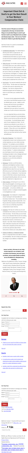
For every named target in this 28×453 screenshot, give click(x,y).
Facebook (6, 296)
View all (3, 348)
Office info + (16, 423)
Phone (3, 324)
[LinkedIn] (12, 427)
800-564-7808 (9, 409)
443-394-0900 (8, 407)
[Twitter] (10, 427)
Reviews (3, 339)
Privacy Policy (5, 440)
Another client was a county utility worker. (13, 356)
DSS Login (9, 452)
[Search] (25, 310)
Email (3, 326)
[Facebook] (8, 427)
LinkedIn (22, 296)
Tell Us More (4, 331)
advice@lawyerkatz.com (19, 292)
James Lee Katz (13, 292)
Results (3, 353)
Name (3, 322)
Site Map (3, 452)
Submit (5, 334)
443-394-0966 (7, 411)
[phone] (22, 3)
